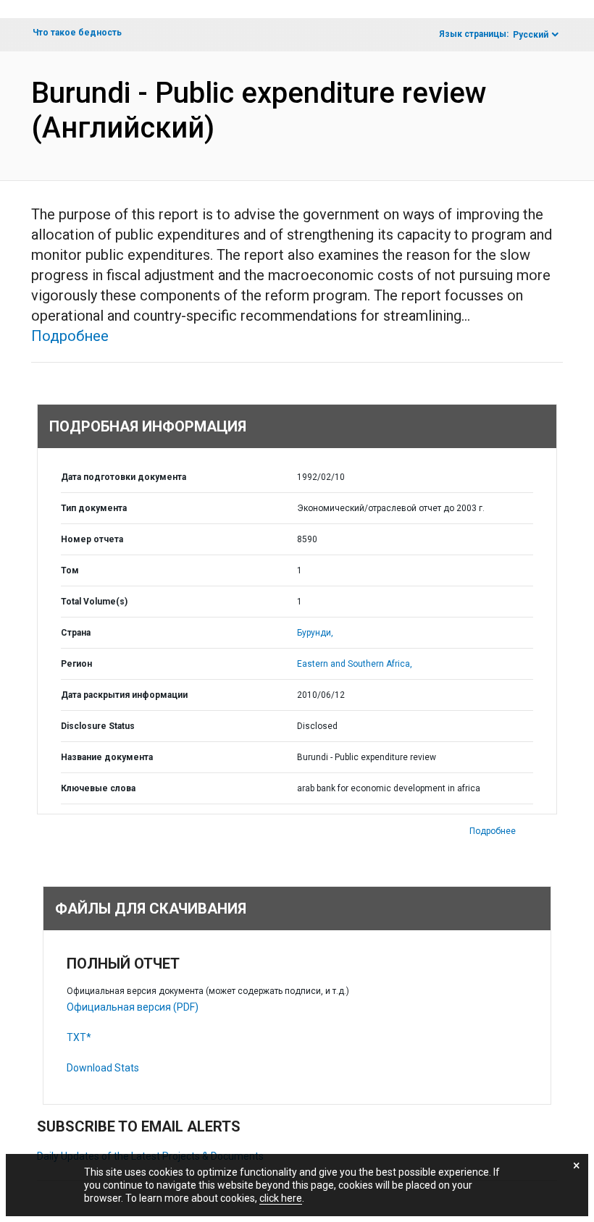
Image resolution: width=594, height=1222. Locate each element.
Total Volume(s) (94, 602)
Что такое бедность (77, 33)
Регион (76, 664)
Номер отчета (92, 539)
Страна (76, 633)
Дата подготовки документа (123, 477)
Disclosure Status (98, 726)
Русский (530, 35)
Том (70, 570)
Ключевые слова (98, 788)
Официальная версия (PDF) (132, 1007)
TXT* (79, 1037)
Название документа (107, 757)
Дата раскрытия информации (124, 695)
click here (280, 1198)
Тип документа (94, 508)
